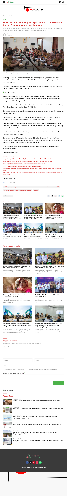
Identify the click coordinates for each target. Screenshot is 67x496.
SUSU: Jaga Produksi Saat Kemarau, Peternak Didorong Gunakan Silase (24, 164)
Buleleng (6, 187)
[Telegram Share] (59, 196)
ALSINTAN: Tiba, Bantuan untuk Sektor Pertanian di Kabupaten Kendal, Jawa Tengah (27, 161)
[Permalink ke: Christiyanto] (4, 34)
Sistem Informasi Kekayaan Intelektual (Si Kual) (17, 190)
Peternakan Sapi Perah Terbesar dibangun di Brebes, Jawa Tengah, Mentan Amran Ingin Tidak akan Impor (32, 169)
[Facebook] (27, 462)
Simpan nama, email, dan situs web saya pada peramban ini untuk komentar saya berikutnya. (31, 369)
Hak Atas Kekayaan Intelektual (32, 187)
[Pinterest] (33, 462)
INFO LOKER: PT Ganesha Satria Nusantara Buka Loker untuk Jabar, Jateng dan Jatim (38, 408)
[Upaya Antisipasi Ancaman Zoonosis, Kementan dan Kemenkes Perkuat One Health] (12, 208)
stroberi (36, 190)
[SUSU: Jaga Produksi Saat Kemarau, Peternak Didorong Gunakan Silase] (54, 208)
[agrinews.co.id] (10, 2)
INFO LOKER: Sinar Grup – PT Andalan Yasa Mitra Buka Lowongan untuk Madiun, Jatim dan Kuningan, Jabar (38, 441)
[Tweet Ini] (52, 196)
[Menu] (4, 2)
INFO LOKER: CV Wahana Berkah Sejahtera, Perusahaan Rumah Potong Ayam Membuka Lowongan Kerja (35, 417)
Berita (4, 19)
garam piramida (16, 187)
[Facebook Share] (48, 196)
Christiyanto (9, 34)
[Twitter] (30, 462)
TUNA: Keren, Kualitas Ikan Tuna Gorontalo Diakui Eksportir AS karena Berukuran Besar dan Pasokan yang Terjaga (32, 173)
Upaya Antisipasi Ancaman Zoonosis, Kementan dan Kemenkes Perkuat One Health (27, 159)
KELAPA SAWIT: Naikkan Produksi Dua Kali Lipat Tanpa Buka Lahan (22, 166)
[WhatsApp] (40, 462)
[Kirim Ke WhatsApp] (62, 196)
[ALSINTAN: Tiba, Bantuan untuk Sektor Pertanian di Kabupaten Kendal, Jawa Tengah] (33, 208)
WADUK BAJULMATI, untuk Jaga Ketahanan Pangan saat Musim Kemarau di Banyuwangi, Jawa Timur (35, 433)
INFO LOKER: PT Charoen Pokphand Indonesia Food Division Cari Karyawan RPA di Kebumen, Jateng (37, 425)
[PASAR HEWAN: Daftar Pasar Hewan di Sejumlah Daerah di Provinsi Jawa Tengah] (7, 402)
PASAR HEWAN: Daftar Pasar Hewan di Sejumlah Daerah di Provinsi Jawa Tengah (36, 400)
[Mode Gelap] (60, 2)
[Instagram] (37, 462)
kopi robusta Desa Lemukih (51, 187)
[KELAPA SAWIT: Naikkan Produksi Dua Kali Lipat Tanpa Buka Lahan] (12, 228)
